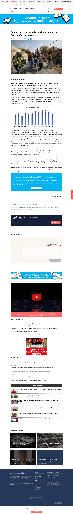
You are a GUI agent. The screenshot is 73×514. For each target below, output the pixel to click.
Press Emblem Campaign (17, 209)
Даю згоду (36, 511)
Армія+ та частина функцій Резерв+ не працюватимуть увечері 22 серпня (28, 380)
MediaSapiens (14, 1)
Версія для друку (58, 38)
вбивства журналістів (37, 207)
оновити (58, 242)
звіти (45, 207)
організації (27, 209)
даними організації (18, 88)
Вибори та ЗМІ (37, 489)
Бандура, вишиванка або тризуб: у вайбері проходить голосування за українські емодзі (32, 325)
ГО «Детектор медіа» (66, 1)
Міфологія (25, 11)
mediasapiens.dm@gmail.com (55, 478)
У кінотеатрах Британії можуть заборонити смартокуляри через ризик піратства (30, 371)
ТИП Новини (14, 207)
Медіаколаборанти (52, 11)
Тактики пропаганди (34, 11)
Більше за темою (17, 431)
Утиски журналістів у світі (18, 27)
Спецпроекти (29, 9)
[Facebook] (28, 39)
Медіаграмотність (16, 11)
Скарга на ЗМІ (58, 8)
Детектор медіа (5, 1)
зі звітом (18, 158)
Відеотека (37, 488)
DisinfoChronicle (40, 1)
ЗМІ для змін (31, 1)
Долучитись (36, 188)
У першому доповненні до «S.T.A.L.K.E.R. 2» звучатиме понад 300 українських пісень (31, 334)
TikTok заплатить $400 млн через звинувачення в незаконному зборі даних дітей (30, 376)
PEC (32, 209)
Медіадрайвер (49, 1)
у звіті (23, 167)
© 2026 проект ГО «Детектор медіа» (54, 477)
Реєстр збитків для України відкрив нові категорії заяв (24, 331)
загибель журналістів (53, 207)
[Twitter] (31, 39)
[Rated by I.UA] (33, 498)
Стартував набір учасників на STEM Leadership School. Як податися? (27, 323)
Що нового (14, 9)
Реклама (36, 475)
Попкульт (43, 11)
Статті (21, 9)
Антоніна (57, 1)
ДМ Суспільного (23, 1)
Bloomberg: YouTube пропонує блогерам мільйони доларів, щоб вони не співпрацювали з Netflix (34, 328)
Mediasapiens (37, 483)
